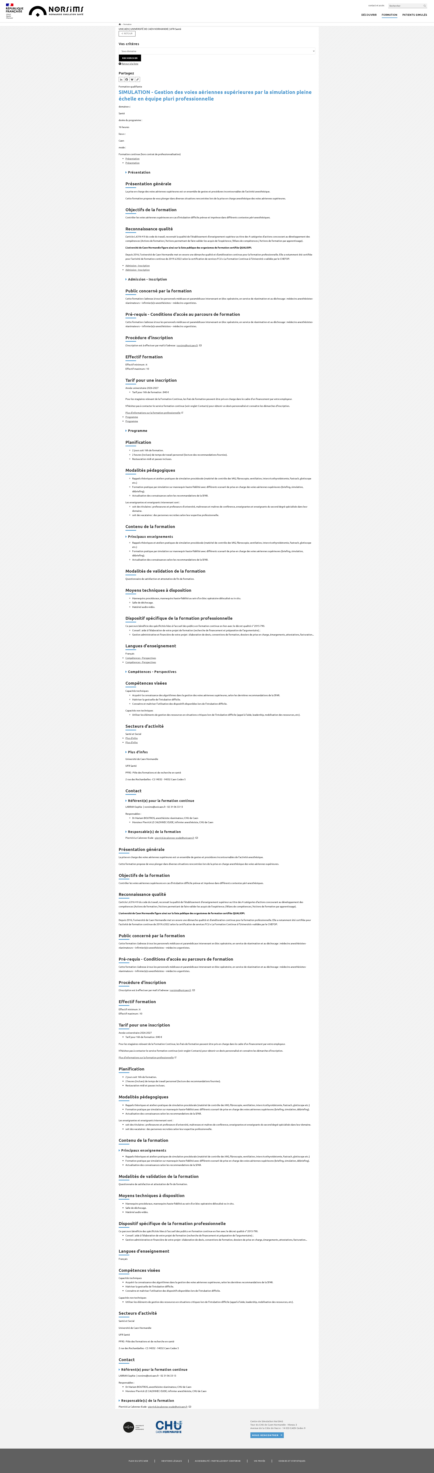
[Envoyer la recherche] (425, 5)
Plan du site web (138, 1460)
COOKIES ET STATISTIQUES (292, 1460)
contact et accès (376, 5)
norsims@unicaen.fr (187, 345)
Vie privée (259, 1460)
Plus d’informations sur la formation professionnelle (153, 412)
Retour (128, 33)
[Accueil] (120, 24)
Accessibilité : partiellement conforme (218, 1460)
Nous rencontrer (265, 1435)
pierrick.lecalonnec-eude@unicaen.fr (174, 837)
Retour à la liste (130, 63)
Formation (127, 24)
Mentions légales (171, 1460)
